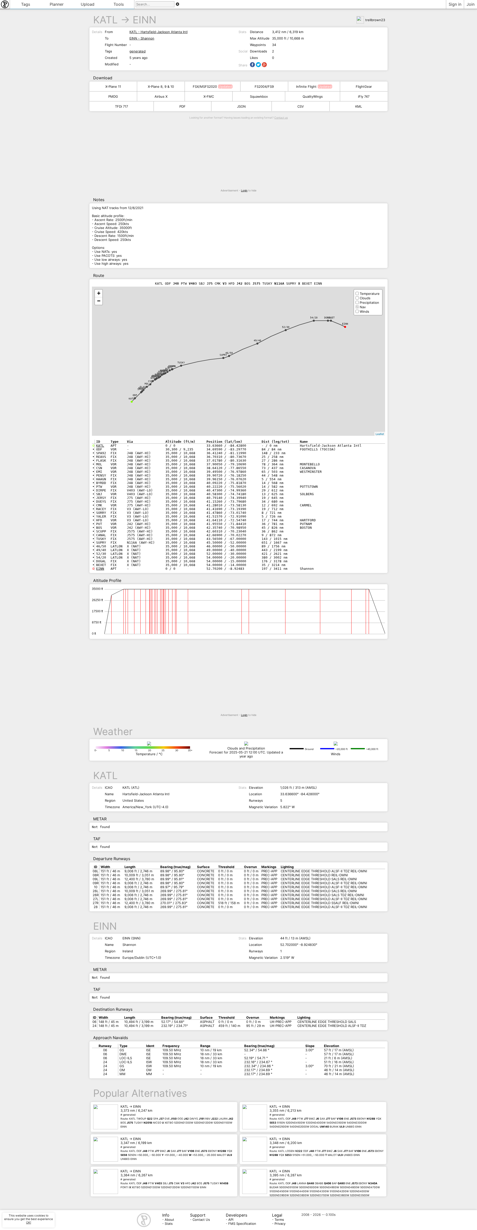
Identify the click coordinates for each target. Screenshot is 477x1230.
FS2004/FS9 (264, 86)
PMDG (113, 96)
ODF (135, 395)
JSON (241, 106)
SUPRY (223, 354)
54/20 (314, 317)
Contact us (281, 117)
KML (358, 106)
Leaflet (380, 434)
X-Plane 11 (113, 86)
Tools (119, 4)
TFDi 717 (121, 106)
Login (244, 190)
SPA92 (141, 389)
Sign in (455, 4)
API (230, 1220)
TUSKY (181, 362)
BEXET (331, 317)
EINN (144, 20)
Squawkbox (259, 96)
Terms (279, 1220)
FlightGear (364, 86)
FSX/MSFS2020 (205, 86)
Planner (57, 4)
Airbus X (161, 96)
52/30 (285, 327)
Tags (25, 4)
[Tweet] (258, 64)
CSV (300, 106)
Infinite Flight (306, 86)
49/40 (257, 340)
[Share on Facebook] (252, 64)
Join (471, 4)
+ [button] (98, 293)
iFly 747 (363, 96)
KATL (105, 20)
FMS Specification (242, 1224)
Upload (87, 4)
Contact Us (201, 1220)
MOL (147, 383)
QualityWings (313, 96)
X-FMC (208, 96)
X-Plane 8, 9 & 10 (161, 86)
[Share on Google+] (264, 64)
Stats (169, 1224)
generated (137, 51)
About (169, 1220)
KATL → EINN (176, 1116)
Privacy (280, 1224)
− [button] (98, 301)
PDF (182, 106)
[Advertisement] (238, 154)
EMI (153, 378)
